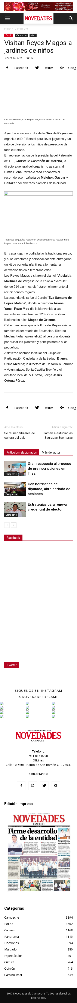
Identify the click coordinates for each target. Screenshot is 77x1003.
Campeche (21, 28)
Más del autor (51, 452)
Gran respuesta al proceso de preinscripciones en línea (49, 468)
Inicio (7, 28)
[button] (71, 18)
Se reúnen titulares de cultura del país (19, 435)
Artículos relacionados (22, 452)
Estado (9, 35)
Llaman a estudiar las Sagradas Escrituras (58, 435)
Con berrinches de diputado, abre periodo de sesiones (49, 489)
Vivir (33, 35)
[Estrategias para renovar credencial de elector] (15, 509)
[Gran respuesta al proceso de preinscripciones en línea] (15, 468)
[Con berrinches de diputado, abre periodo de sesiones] (15, 489)
